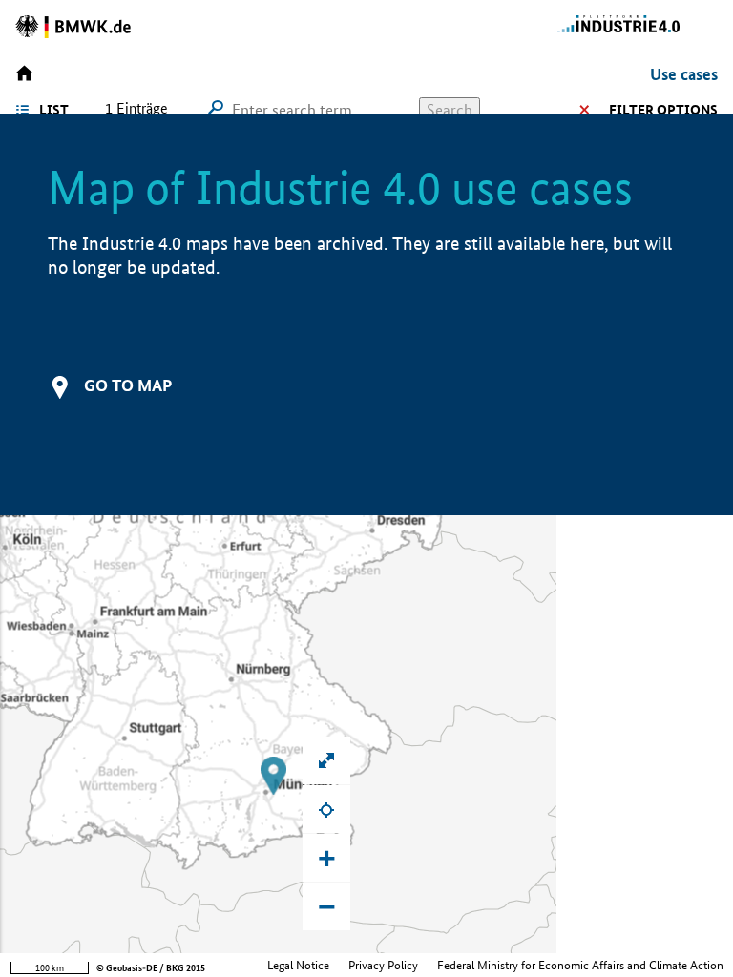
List (54, 109)
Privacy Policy (383, 965)
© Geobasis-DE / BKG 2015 (150, 968)
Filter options (663, 109)
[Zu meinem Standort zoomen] (326, 809)
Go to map (128, 385)
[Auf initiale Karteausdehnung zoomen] (326, 760)
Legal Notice (298, 965)
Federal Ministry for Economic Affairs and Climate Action (580, 965)
